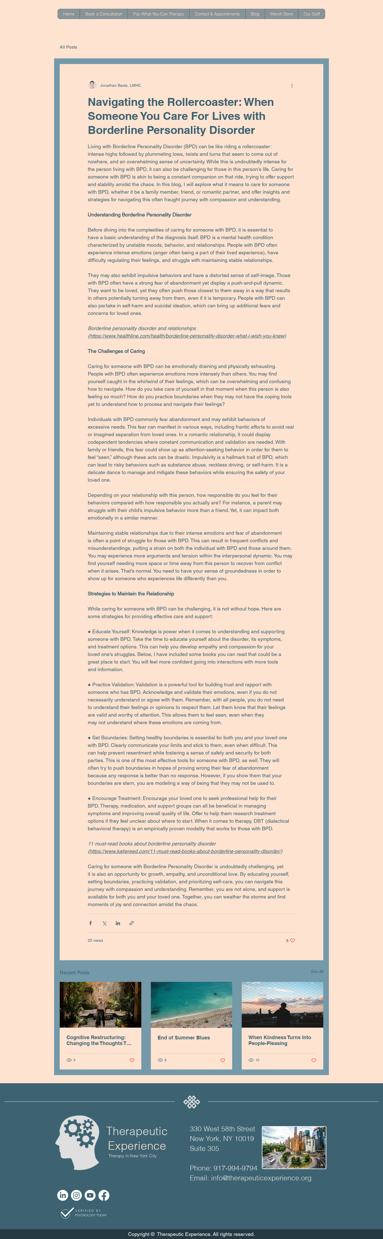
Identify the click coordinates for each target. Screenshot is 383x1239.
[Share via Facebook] (90, 923)
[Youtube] (90, 1195)
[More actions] (292, 85)
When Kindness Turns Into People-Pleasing (279, 1040)
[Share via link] (131, 923)
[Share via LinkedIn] (118, 923)
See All (317, 971)
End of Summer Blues (184, 1038)
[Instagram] (76, 1195)
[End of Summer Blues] (191, 1005)
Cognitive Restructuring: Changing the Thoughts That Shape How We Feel (100, 1040)
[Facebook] (103, 1195)
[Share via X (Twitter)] (104, 923)
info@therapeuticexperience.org (261, 1178)
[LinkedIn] (62, 1195)
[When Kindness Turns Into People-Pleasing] (282, 1005)
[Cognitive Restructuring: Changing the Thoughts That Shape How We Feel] (100, 1005)
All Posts (68, 47)
